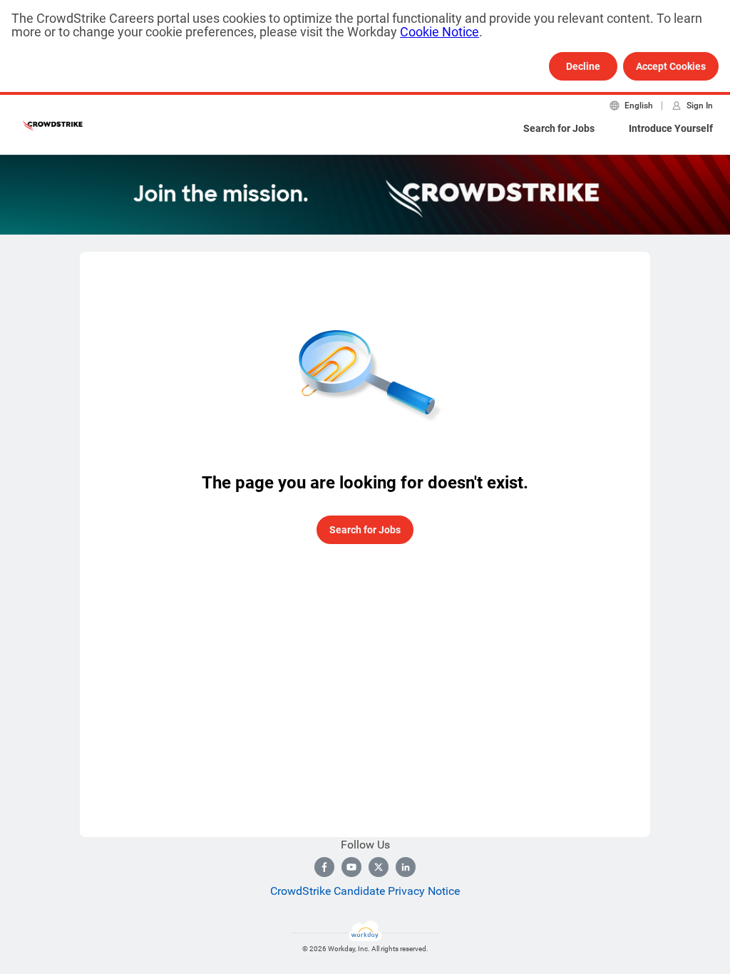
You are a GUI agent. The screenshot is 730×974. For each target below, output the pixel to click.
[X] (379, 867)
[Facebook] (324, 867)
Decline (583, 66)
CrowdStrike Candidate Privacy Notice (365, 891)
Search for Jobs (559, 128)
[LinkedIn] (406, 867)
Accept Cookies (671, 66)
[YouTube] (351, 867)
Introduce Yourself (671, 128)
